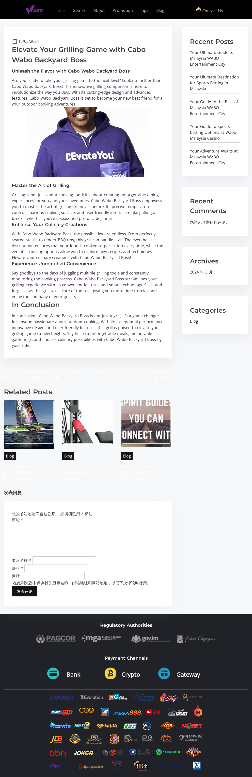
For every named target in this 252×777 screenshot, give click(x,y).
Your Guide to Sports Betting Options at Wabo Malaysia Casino (213, 132)
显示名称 (21, 560)
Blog (10, 456)
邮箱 (17, 568)
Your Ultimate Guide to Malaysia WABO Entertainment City (25, 472)
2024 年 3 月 (201, 272)
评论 (17, 519)
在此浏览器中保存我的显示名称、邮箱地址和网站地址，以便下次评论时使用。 (82, 583)
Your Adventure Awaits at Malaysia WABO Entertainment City (214, 157)
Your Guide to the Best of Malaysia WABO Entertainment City (145, 472)
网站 (16, 576)
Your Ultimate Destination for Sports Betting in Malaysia (86, 472)
